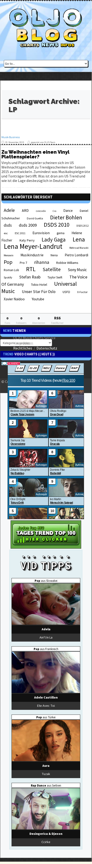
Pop (8, 262)
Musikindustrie (32, 255)
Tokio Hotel (39, 284)
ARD (25, 210)
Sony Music (77, 269)
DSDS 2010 (56, 224)
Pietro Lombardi (76, 255)
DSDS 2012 (82, 225)
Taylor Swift (55, 277)
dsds (8, 225)
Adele (9, 210)
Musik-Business (10, 137)
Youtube (38, 299)
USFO (66, 292)
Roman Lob (11, 270)
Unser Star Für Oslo (39, 291)
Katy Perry (27, 240)
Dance (68, 210)
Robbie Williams (67, 263)
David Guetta (35, 218)
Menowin (8, 255)
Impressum (24, 343)
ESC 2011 (20, 233)
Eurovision (41, 232)
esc (6, 233)
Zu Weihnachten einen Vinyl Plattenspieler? (35, 154)
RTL (31, 269)
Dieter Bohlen (66, 217)
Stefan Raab (29, 277)
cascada (41, 211)
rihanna (41, 262)
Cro (54, 211)
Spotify (8, 277)
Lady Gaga (54, 239)
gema (60, 233)
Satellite (52, 269)
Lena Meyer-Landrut (33, 246)
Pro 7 (23, 263)
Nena (54, 255)
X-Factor (82, 292)
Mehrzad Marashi (78, 247)
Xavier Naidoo (14, 299)
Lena (79, 239)
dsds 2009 (28, 225)
